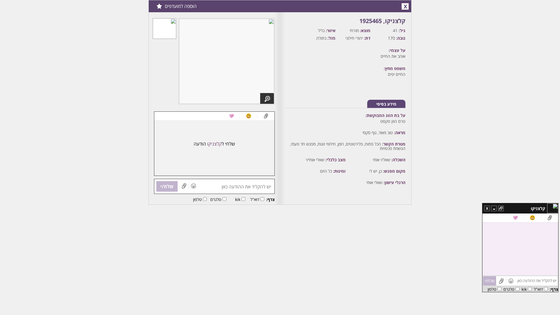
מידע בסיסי (386, 104)
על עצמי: (397, 50)
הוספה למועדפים (181, 6)
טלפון (197, 199)
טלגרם (215, 199)
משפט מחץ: (394, 68)
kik (237, 199)
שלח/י (167, 186)
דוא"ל (254, 199)
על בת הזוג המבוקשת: (385, 115)
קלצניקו (538, 208)
